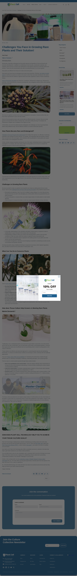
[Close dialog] (59, 277)
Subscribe (49, 295)
